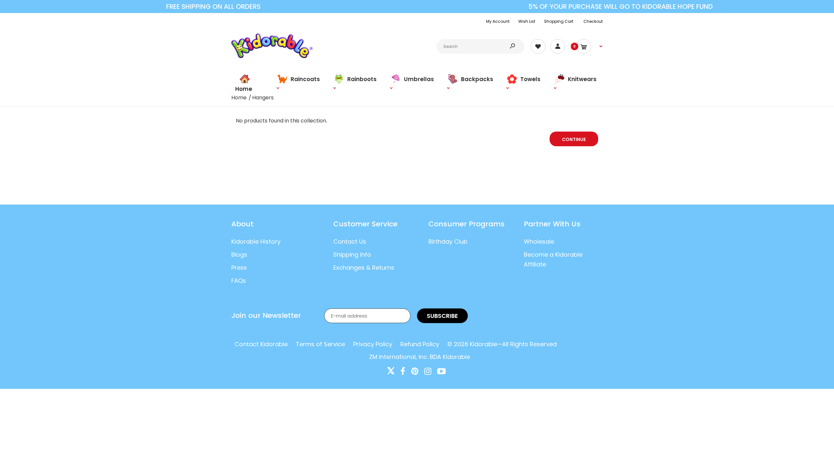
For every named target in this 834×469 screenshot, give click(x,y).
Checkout (593, 21)
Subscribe (442, 316)
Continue (574, 139)
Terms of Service (320, 344)
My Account (498, 21)
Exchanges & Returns (363, 267)
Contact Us (349, 241)
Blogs (239, 254)
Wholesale (539, 241)
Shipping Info (352, 254)
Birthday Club (447, 241)
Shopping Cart (558, 21)
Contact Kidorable (261, 344)
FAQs (238, 281)
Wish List (526, 21)
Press (239, 267)
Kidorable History (255, 241)
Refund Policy (419, 344)
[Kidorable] (272, 56)
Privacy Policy (372, 344)
